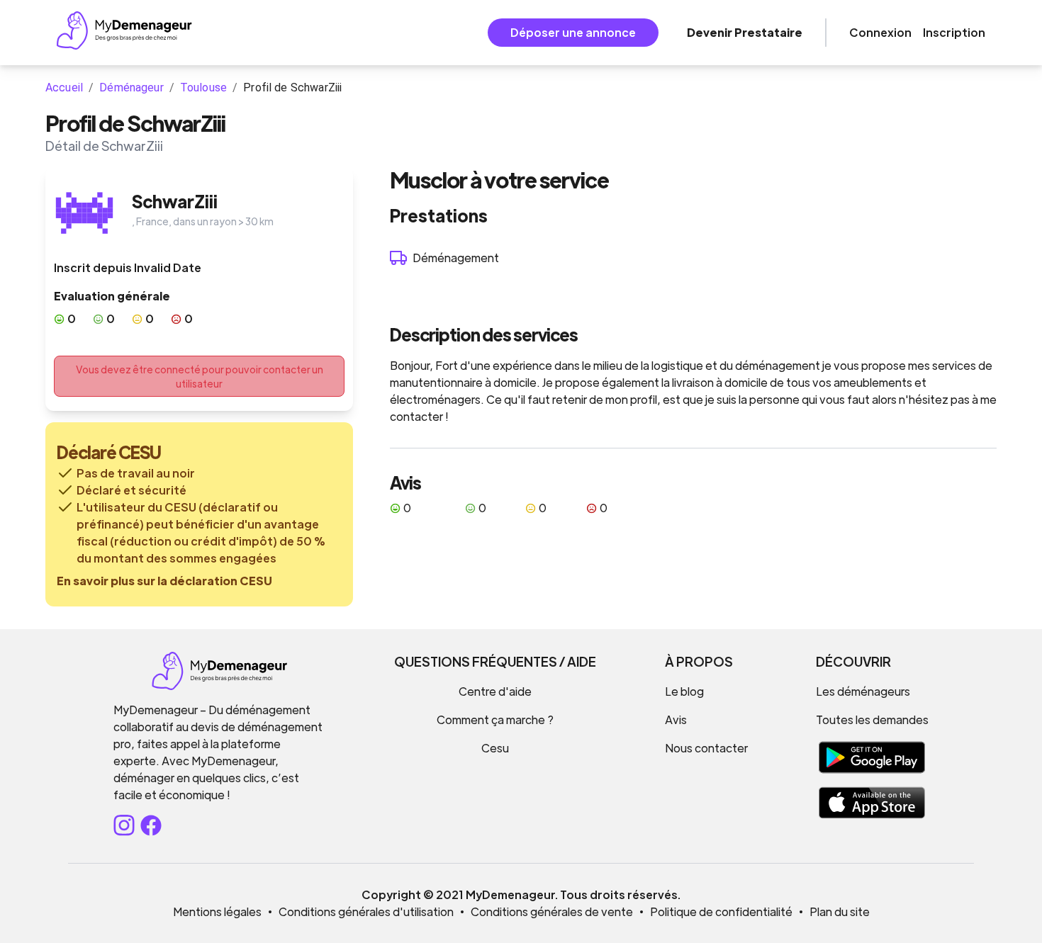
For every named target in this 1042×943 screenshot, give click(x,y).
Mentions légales (217, 911)
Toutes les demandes (872, 719)
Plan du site (839, 911)
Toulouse (203, 87)
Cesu (495, 747)
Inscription (954, 32)
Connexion (880, 32)
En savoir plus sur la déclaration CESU (164, 580)
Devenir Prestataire (744, 32)
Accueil (64, 87)
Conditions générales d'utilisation (366, 911)
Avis (676, 719)
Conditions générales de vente (552, 911)
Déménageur (131, 87)
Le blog (684, 691)
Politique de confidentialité (721, 911)
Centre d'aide (495, 691)
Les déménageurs (863, 691)
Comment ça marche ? (495, 719)
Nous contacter (706, 747)
